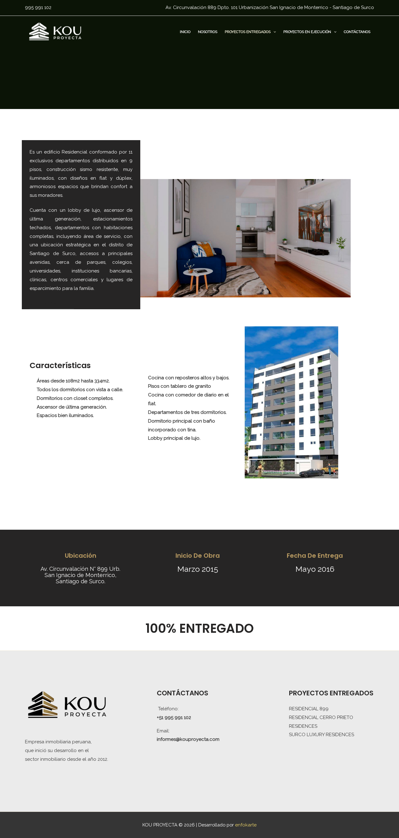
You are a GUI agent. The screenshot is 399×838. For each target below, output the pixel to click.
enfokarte (246, 825)
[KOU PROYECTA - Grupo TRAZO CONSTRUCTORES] (55, 31)
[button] (273, 32)
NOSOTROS (207, 32)
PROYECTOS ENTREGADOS (248, 32)
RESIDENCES (303, 726)
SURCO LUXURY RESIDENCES (321, 734)
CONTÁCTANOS (357, 32)
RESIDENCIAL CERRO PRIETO (321, 717)
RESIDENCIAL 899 (309, 709)
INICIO (185, 32)
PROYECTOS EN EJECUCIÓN (307, 32)
